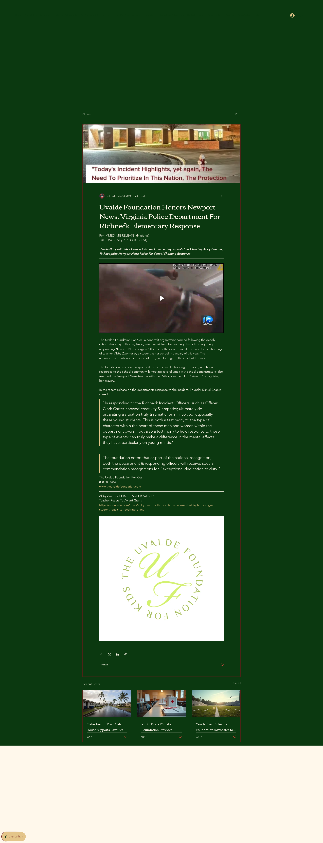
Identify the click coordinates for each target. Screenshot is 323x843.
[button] (236, 114)
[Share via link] (125, 654)
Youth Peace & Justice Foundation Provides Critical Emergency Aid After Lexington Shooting (160, 726)
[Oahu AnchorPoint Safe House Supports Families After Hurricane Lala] (107, 703)
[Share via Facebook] (100, 654)
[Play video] (161, 298)
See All (237, 683)
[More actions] (222, 196)
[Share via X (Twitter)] (109, 654)
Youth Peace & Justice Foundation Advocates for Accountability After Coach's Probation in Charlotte (215, 726)
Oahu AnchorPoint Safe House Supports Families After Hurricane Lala (105, 726)
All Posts (86, 114)
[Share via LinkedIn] (117, 654)
